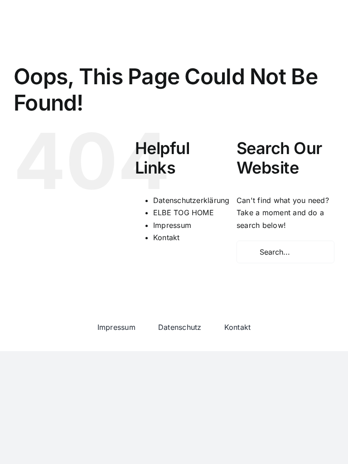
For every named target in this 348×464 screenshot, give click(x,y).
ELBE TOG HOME (183, 212)
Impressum (172, 225)
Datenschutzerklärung (191, 200)
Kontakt (166, 237)
